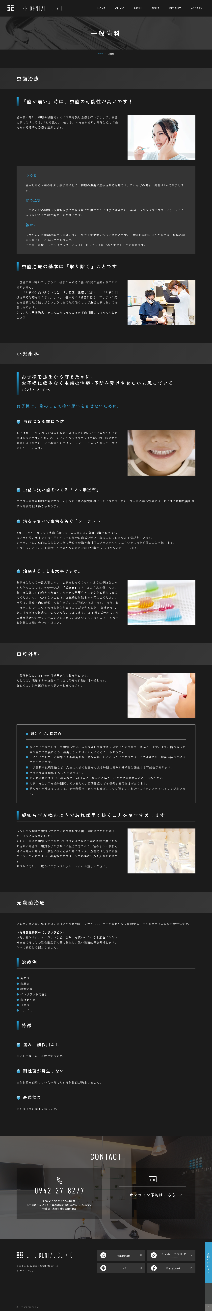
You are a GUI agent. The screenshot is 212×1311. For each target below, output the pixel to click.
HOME (101, 8)
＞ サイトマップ (25, 1270)
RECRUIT (175, 8)
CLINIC (119, 8)
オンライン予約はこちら (152, 1195)
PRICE (156, 8)
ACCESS (196, 8)
